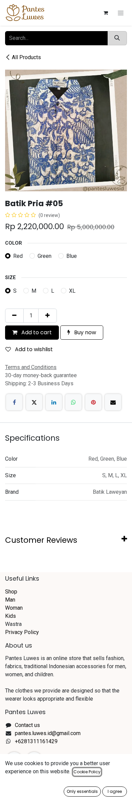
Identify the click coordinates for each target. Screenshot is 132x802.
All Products (26, 57)
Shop (11, 591)
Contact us (27, 725)
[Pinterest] (93, 402)
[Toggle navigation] (120, 12)
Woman (14, 608)
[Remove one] (14, 316)
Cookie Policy (87, 772)
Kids (10, 616)
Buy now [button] (84, 332)
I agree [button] (115, 791)
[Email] (113, 402)
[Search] (117, 38)
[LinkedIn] (54, 402)
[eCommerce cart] (106, 13)
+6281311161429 (36, 741)
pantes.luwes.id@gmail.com (48, 733)
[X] (34, 402)
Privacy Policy (22, 632)
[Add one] (47, 316)
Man (10, 600)
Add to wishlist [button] (33, 349)
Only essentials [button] (82, 791)
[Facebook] (14, 402)
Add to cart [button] (36, 332)
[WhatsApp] (73, 402)
